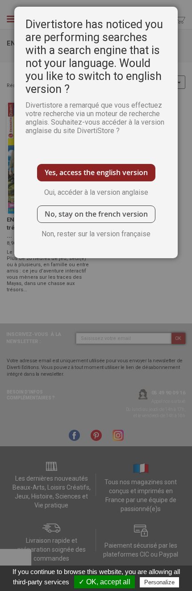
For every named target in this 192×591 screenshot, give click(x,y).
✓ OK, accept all (104, 582)
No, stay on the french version (96, 214)
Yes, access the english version (96, 172)
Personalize (159, 582)
